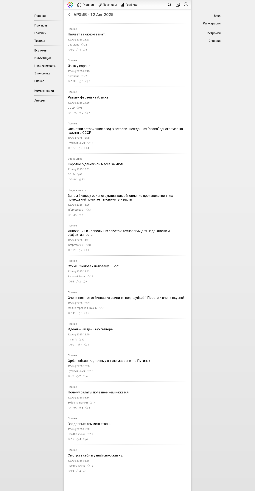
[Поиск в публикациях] (169, 5)
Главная (40, 16)
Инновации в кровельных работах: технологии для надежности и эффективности (119, 233)
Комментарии (44, 91)
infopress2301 (76, 209)
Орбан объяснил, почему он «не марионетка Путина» (109, 361)
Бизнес (39, 81)
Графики (40, 33)
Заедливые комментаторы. (89, 424)
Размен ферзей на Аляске (88, 97)
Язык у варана (79, 66)
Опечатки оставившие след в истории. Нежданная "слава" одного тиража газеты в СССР (125, 131)
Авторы (39, 100)
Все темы (40, 50)
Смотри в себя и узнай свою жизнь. (95, 455)
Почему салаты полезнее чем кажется (98, 392)
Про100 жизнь (76, 434)
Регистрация (212, 23)
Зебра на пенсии (78, 402)
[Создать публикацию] (178, 5)
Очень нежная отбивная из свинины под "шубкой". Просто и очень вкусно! (126, 298)
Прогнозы (41, 25)
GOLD (71, 107)
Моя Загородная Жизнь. (82, 308)
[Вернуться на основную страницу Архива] (70, 14)
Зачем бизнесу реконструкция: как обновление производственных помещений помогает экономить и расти (120, 197)
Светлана (73, 44)
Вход (217, 16)
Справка (215, 41)
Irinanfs (72, 339)
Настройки (213, 33)
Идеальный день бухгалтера (90, 329)
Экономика (42, 73)
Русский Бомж (76, 143)
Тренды (39, 41)
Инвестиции (42, 58)
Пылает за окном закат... (88, 34)
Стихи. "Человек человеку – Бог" (93, 266)
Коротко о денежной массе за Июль (96, 164)
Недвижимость (45, 66)
